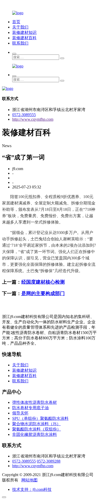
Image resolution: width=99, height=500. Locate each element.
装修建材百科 (24, 38)
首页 (16, 22)
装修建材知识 (24, 32)
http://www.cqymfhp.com (32, 119)
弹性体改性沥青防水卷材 (34, 402)
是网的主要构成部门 (43, 293)
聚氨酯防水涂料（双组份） (36, 429)
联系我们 (20, 43)
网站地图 (29, 480)
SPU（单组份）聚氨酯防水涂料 (40, 418)
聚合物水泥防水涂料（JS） (36, 424)
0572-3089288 (48, 461)
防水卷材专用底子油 (30, 408)
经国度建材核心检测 (43, 282)
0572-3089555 (24, 115)
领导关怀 (20, 413)
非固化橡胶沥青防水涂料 (34, 434)
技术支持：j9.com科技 (32, 489)
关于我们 (20, 27)
